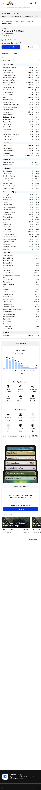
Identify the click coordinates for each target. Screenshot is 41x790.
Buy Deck (11, 47)
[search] (19, 7)
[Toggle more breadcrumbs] (3, 22)
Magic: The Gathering (10, 14)
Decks (23, 21)
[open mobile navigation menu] (3, 3)
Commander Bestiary (15, 16)
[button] (37, 8)
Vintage (29, 21)
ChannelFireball (28, 16)
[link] (10, 3)
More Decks (33, 539)
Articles (4, 16)
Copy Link (13, 40)
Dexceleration (8, 33)
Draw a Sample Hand (20, 486)
